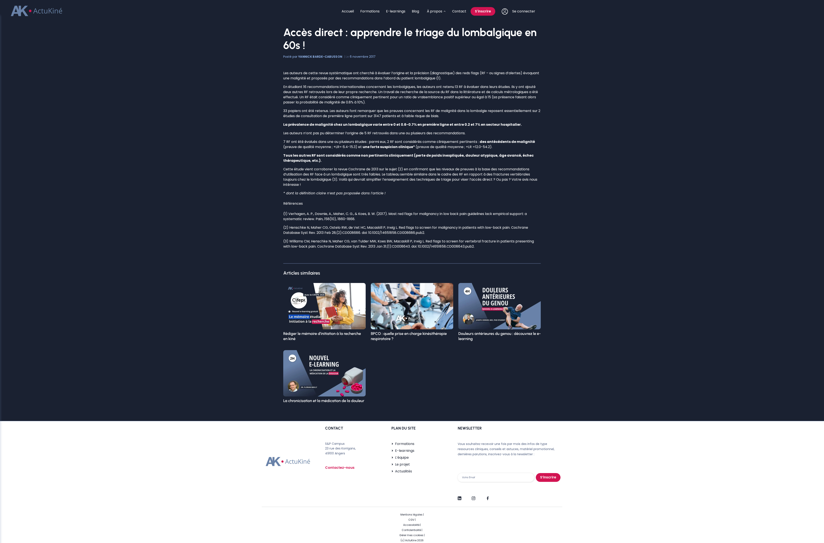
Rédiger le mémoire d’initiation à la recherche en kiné (322, 336)
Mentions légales (411, 514)
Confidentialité (411, 530)
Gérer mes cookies (411, 535)
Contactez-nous (339, 467)
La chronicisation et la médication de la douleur (323, 400)
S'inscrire (483, 11)
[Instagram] (473, 496)
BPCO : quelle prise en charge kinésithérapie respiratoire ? (409, 336)
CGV (411, 520)
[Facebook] (487, 496)
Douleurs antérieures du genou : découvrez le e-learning (499, 336)
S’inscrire (548, 477)
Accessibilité (411, 525)
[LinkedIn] (459, 496)
